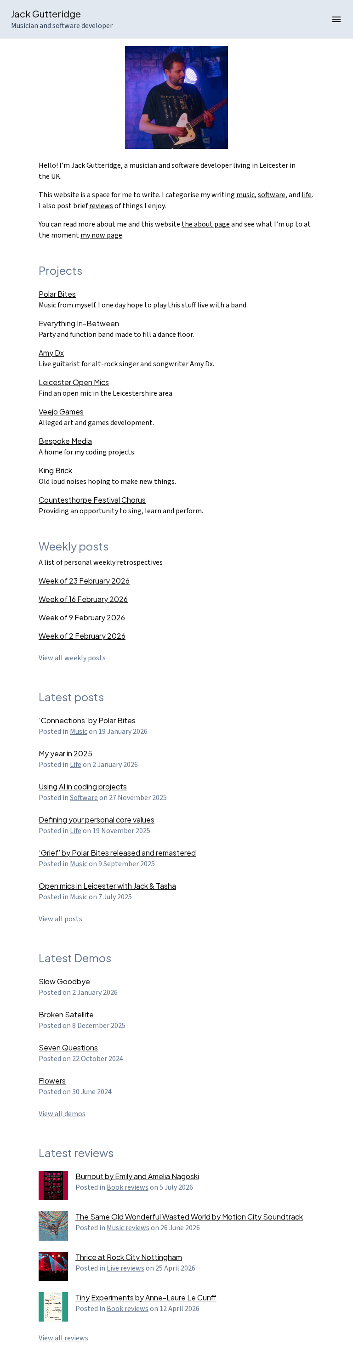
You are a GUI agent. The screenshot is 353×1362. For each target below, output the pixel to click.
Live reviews (125, 1268)
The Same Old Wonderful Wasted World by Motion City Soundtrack (189, 1216)
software (271, 195)
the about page (206, 224)
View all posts (60, 919)
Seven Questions (68, 1047)
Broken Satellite (66, 1014)
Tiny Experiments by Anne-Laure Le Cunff (145, 1297)
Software (84, 798)
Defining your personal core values (96, 819)
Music (78, 731)
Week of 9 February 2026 (82, 617)
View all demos (62, 1114)
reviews (101, 206)
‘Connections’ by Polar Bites (87, 720)
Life (75, 765)
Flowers (52, 1080)
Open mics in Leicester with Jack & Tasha (107, 886)
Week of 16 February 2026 (83, 599)
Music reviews (128, 1228)
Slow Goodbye (64, 981)
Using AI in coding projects (83, 786)
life (307, 195)
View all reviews (63, 1338)
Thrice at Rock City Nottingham (128, 1257)
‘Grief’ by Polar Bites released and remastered (117, 852)
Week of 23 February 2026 (84, 580)
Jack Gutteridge (46, 13)
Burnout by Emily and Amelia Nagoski (137, 1176)
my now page (101, 235)
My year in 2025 (65, 753)
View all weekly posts (72, 658)
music (245, 195)
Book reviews (127, 1187)
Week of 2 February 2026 (82, 636)
